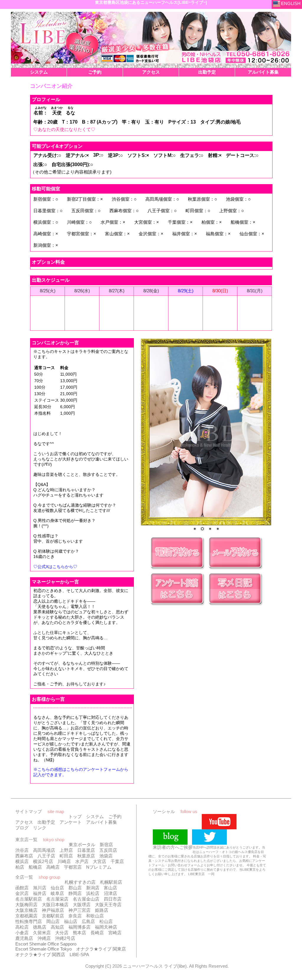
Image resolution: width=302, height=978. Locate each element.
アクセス (24, 822)
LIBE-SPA (79, 954)
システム (95, 816)
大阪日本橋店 (55, 904)
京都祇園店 (26, 915)
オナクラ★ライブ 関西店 (40, 954)
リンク (39, 827)
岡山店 (53, 921)
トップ (75, 816)
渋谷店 (22, 850)
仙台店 (57, 887)
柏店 (19, 867)
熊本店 (79, 932)
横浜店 (22, 861)
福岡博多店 (79, 927)
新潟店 (92, 887)
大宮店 (99, 861)
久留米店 (42, 932)
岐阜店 (57, 893)
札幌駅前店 (111, 882)
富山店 (110, 887)
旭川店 (39, 887)
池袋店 (106, 855)
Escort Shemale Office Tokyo (43, 948)
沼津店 (110, 893)
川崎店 (64, 861)
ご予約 (115, 816)
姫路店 (101, 910)
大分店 (61, 932)
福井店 (39, 893)
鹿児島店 (24, 938)
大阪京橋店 (26, 910)
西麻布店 (24, 855)
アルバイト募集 (101, 822)
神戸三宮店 (79, 910)
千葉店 (117, 861)
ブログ (22, 827)
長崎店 (97, 932)
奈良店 (75, 915)
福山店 (70, 921)
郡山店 (75, 887)
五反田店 (108, 850)
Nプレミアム (98, 867)
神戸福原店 (53, 910)
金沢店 (22, 893)
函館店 (22, 887)
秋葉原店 (86, 855)
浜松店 (92, 893)
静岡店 (75, 893)
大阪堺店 (82, 904)
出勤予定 (46, 822)
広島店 (88, 921)
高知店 (57, 927)
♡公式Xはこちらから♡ (55, 566)
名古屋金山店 (86, 898)
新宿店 (106, 844)
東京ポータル (82, 844)
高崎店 (53, 867)
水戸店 (81, 861)
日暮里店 (86, 850)
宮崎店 (115, 932)
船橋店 (35, 867)
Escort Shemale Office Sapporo (45, 943)
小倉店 (22, 932)
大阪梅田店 (26, 904)
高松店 (22, 927)
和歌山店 (95, 915)
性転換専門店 (28, 921)
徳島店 (39, 927)
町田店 (66, 855)
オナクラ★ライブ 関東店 (101, 948)
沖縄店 (44, 938)
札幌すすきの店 (80, 882)
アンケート (71, 822)
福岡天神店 (106, 927)
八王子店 (46, 855)
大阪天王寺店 (108, 904)
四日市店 (113, 898)
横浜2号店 (43, 861)
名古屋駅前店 (28, 898)
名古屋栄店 (57, 898)
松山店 (106, 921)
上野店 (66, 850)
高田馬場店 (44, 850)
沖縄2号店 (65, 938)
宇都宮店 (73, 867)
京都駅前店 (53, 915)
